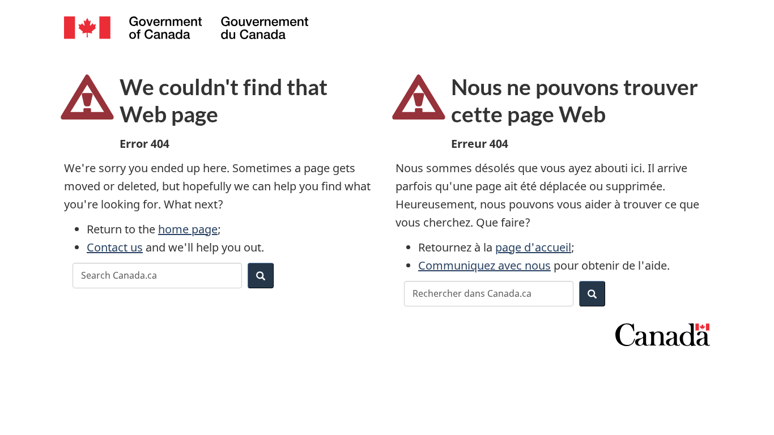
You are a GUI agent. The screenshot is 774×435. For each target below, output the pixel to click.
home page (188, 229)
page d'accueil (533, 247)
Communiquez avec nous (484, 265)
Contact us (115, 247)
